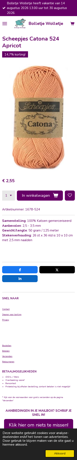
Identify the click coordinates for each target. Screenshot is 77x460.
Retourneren (8, 361)
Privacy (5, 319)
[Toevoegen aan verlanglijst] (70, 196)
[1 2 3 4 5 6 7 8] (8, 196)
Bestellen (6, 345)
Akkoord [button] (59, 453)
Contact (6, 309)
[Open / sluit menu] (4, 23)
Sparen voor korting (11, 314)
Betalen (6, 351)
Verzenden (7, 356)
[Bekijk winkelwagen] (72, 23)
